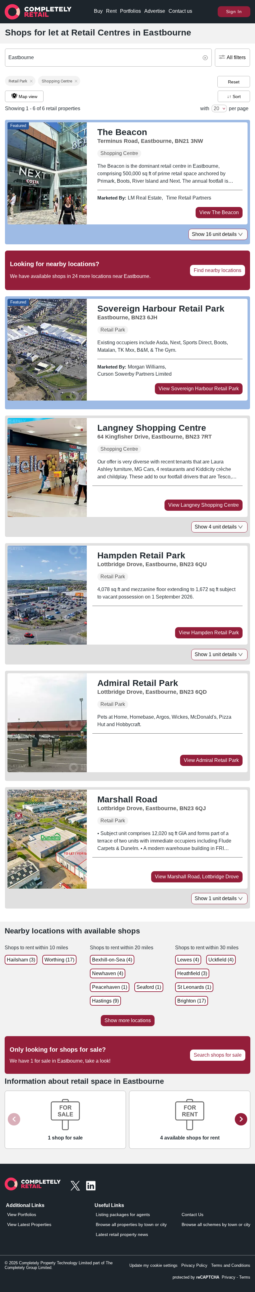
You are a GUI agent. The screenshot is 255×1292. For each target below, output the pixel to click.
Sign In (234, 11)
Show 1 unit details (216, 654)
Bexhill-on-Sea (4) (112, 959)
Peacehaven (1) (109, 987)
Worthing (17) (59, 959)
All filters (236, 57)
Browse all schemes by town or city (216, 1224)
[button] (20, 81)
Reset (233, 81)
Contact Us (192, 1214)
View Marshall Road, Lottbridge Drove (197, 876)
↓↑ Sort (234, 96)
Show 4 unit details (216, 526)
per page (238, 108)
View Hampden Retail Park (209, 632)
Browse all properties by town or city (131, 1224)
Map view (28, 96)
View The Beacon (219, 212)
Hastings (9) (105, 1000)
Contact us (180, 11)
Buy (98, 11)
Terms (244, 1277)
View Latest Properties (29, 1224)
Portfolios (130, 11)
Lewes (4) (188, 959)
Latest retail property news (122, 1234)
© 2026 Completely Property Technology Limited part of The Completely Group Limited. (59, 1265)
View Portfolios (21, 1214)
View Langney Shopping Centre (203, 505)
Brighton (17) (191, 1000)
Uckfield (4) (221, 959)
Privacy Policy (194, 1265)
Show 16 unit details (214, 234)
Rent (111, 11)
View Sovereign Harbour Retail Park (199, 388)
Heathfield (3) (192, 973)
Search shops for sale (218, 1055)
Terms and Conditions (230, 1265)
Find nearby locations (217, 270)
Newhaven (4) (107, 973)
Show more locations (127, 1020)
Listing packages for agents (123, 1214)
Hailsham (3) (21, 959)
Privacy (228, 1277)
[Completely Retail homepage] (33, 1185)
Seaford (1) (149, 987)
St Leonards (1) (194, 987)
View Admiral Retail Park (211, 760)
